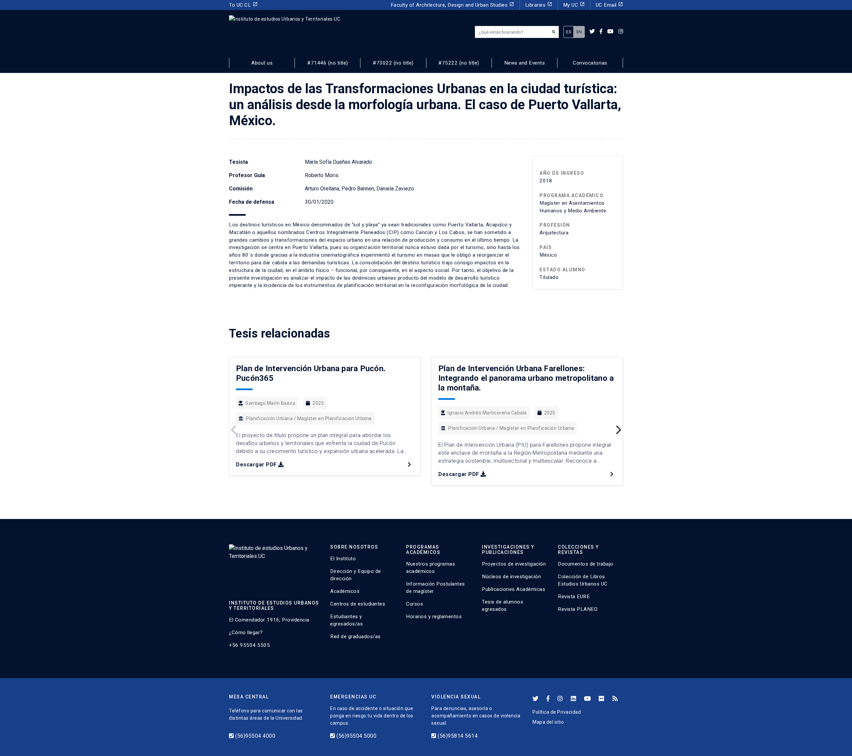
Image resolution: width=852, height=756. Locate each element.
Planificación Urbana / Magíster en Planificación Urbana (309, 418)
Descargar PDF (256, 464)
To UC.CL (243, 5)
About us (262, 63)
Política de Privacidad (556, 712)
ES (568, 31)
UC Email (609, 5)
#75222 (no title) (458, 63)
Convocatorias (590, 63)
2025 (318, 403)
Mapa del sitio (548, 722)
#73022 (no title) (393, 63)
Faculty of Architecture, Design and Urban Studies (452, 5)
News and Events (524, 63)
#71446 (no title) (327, 63)
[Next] (617, 429)
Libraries (538, 5)
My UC (574, 5)
